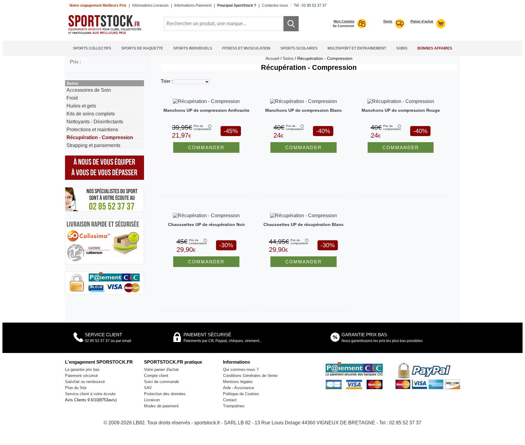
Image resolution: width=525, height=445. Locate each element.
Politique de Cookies (241, 394)
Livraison (152, 400)
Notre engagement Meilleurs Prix (98, 5)
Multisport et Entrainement (357, 48)
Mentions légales (238, 381)
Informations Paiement (192, 5)
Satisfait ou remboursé (85, 381)
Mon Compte (344, 21)
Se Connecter (343, 26)
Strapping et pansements (93, 145)
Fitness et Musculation (246, 48)
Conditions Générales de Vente (250, 375)
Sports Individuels (192, 48)
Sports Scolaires (298, 48)
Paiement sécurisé (81, 375)
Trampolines (234, 406)
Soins (401, 48)
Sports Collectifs (92, 48)
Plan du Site (76, 387)
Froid (72, 98)
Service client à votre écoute (90, 394)
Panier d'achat (421, 21)
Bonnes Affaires (434, 48)
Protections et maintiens (92, 129)
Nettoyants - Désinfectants (95, 121)
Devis (387, 21)
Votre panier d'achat (161, 369)
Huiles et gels (81, 105)
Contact (230, 400)
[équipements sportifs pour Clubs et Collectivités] (107, 33)
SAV (148, 387)
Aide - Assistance (238, 387)
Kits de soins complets (91, 113)
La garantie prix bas (82, 369)
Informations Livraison (150, 5)
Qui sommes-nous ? (241, 369)
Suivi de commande (161, 381)
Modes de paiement (161, 406)
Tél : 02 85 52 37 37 (310, 5)
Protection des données (165, 394)
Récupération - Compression (100, 137)
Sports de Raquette (142, 48)
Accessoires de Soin (89, 90)
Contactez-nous (275, 5)
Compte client (156, 375)
